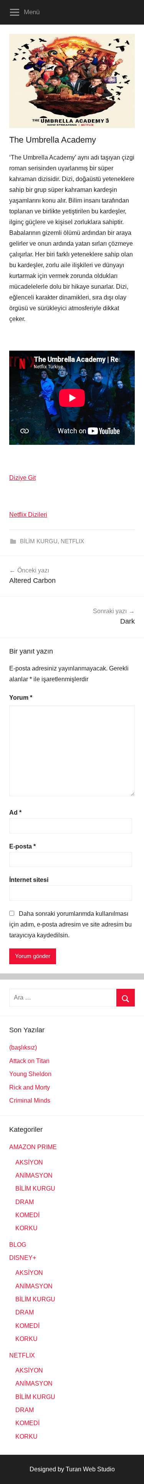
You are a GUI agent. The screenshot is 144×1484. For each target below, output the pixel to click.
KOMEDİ (27, 1215)
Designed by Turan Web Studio (72, 1469)
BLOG (17, 1244)
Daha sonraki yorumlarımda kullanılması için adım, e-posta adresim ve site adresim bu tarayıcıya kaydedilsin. (70, 924)
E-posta (22, 846)
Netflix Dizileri (28, 514)
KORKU (26, 1228)
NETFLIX (72, 541)
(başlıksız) (23, 1047)
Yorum (20, 697)
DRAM (24, 1202)
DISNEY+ (22, 1257)
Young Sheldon (30, 1074)
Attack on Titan (29, 1061)
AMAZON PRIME (33, 1147)
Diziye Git (22, 477)
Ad (15, 812)
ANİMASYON (34, 1175)
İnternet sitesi (28, 880)
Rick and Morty (29, 1087)
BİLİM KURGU (39, 541)
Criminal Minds (29, 1100)
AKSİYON (29, 1162)
